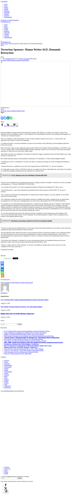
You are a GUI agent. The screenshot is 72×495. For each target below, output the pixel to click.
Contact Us (7, 469)
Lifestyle (6, 15)
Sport (5, 384)
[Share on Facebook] (5, 486)
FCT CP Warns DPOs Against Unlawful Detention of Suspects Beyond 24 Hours (24, 300)
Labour (6, 373)
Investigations (8, 371)
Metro (6, 376)
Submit (20, 478)
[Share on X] (5, 489)
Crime (6, 362)
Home (6, 4)
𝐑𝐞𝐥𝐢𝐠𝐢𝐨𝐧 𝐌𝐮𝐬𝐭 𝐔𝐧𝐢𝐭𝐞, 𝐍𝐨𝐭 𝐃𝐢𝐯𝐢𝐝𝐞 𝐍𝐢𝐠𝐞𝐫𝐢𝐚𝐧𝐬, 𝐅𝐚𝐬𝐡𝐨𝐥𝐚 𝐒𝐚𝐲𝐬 (17, 313)
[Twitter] (5, 116)
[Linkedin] (8, 116)
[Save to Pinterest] (6, 492)
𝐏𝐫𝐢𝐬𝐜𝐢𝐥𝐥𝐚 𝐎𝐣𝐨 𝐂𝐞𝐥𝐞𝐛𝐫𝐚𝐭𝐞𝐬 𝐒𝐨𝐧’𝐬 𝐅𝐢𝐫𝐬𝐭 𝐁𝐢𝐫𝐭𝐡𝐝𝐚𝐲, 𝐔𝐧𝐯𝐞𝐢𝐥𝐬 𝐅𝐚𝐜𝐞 (21, 344)
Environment (7, 367)
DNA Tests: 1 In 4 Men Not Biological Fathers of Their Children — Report (25, 341)
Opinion (6, 14)
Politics (6, 7)
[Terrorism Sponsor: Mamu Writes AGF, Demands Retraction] (35, 106)
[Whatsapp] (11, 116)
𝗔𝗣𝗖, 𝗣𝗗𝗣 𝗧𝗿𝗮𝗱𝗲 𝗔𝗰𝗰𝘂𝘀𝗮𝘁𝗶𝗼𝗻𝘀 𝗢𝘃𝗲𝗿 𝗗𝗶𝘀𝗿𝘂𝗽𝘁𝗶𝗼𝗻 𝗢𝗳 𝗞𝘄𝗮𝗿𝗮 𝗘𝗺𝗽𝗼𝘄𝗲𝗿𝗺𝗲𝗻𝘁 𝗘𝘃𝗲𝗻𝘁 (33, 342)
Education (7, 12)
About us (6, 467)
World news (7, 387)
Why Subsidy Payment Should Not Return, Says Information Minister (21, 307)
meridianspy (9, 58)
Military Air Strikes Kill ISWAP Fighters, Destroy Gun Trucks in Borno (24, 334)
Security (6, 383)
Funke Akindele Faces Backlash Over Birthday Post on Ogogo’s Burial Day (25, 333)
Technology (7, 386)
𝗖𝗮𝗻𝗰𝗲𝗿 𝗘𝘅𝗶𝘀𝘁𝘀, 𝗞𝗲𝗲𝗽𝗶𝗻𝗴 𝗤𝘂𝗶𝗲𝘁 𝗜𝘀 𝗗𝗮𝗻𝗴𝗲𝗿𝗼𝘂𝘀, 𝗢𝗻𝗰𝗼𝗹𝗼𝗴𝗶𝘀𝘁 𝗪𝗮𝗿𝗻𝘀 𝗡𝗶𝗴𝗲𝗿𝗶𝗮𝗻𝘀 (32, 337)
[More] (3, 275)
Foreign (6, 368)
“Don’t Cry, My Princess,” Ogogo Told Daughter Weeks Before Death (23, 350)
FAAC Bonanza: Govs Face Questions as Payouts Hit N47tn (21, 352)
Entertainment (8, 17)
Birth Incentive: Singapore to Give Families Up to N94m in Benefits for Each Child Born (29, 336)
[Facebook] (2, 116)
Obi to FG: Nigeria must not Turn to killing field (17, 353)
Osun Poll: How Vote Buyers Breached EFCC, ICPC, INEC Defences (23, 349)
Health (6, 9)
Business (6, 11)
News (5, 6)
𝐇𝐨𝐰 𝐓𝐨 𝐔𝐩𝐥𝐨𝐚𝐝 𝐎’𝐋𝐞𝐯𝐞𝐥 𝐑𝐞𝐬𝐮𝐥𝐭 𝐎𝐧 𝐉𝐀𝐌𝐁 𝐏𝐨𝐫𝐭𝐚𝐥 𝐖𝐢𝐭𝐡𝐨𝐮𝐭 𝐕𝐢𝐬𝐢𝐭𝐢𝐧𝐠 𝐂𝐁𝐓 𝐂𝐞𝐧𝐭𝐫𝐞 (28, 345)
